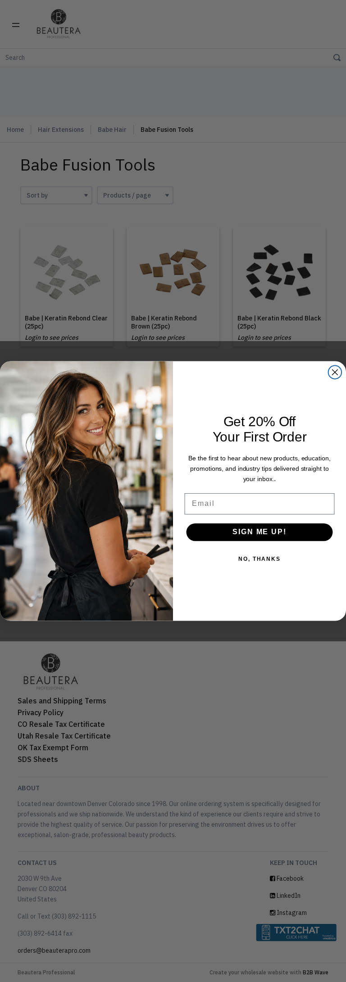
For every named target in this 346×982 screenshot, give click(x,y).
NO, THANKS (259, 559)
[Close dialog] (335, 372)
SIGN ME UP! (259, 532)
